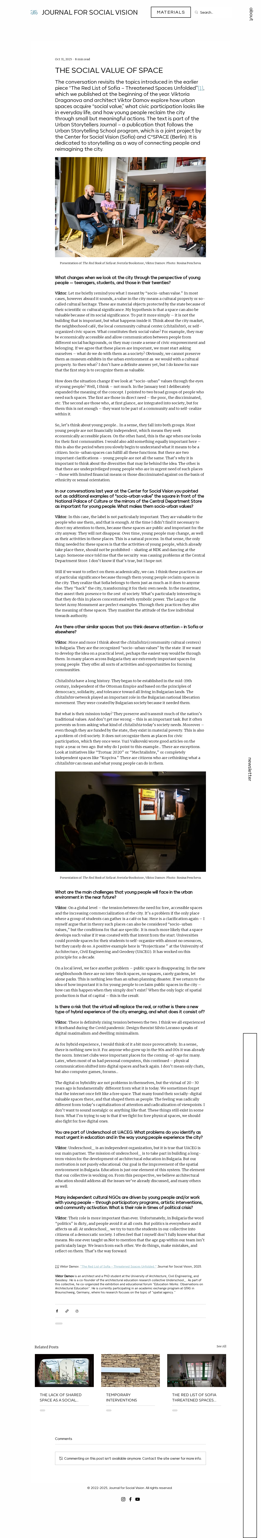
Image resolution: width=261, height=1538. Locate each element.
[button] (251, 14)
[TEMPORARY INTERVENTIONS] (130, 1370)
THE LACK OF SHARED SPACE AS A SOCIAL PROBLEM (61, 1397)
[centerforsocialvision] (123, 1499)
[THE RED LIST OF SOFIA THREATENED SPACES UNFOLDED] (196, 1370)
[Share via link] (67, 1311)
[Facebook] (130, 1499)
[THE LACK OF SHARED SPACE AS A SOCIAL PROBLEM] (64, 1370)
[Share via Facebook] (57, 1311)
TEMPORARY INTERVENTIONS (121, 1397)
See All (221, 1346)
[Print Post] (77, 1311)
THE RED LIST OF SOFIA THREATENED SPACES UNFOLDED (194, 1397)
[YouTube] (137, 1499)
